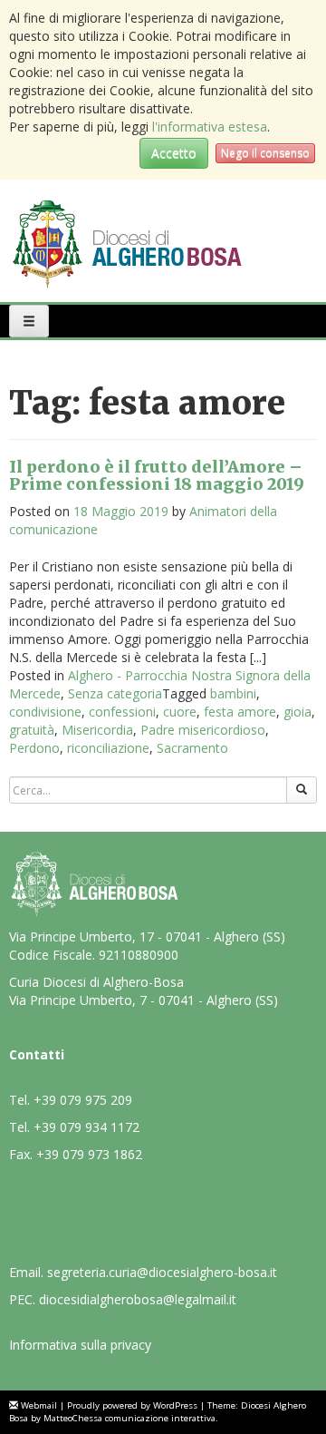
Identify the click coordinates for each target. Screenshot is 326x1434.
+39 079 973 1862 (89, 1154)
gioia (297, 711)
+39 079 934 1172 (86, 1127)
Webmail (39, 1405)
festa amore (240, 711)
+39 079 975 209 (83, 1099)
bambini (233, 693)
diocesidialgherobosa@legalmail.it (137, 1299)
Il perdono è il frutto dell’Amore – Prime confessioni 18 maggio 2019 (156, 475)
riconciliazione (108, 747)
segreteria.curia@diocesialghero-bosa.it (162, 1272)
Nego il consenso (265, 153)
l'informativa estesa (209, 126)
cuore (180, 711)
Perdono (34, 747)
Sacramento (192, 747)
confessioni (122, 711)
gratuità (31, 729)
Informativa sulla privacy (80, 1344)
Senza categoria (115, 693)
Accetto (174, 152)
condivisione (45, 711)
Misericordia (97, 729)
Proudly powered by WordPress (132, 1405)
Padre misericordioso (202, 729)
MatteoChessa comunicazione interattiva (129, 1418)
